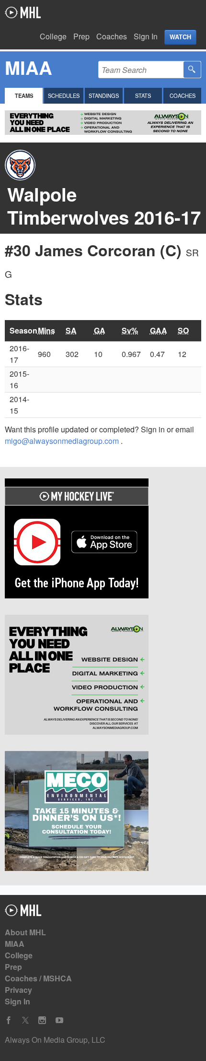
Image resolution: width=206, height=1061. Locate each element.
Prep (81, 36)
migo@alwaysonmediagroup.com (63, 440)
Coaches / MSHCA (38, 978)
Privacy (18, 989)
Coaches (111, 36)
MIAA (14, 943)
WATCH (180, 37)
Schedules (64, 95)
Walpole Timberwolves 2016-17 (104, 205)
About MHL (25, 932)
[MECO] (103, 812)
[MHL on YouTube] (59, 1020)
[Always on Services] (103, 676)
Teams (24, 95)
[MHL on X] (25, 1020)
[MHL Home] (23, 912)
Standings (104, 95)
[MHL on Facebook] (8, 1020)
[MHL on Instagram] (42, 1020)
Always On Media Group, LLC (55, 1039)
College (53, 36)
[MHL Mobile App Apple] (103, 540)
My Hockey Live (23, 12)
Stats (143, 95)
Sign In (146, 36)
